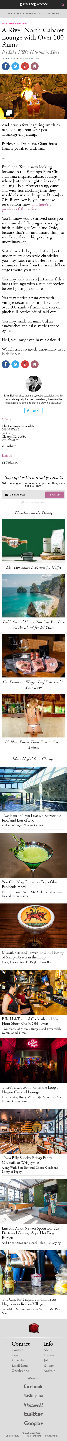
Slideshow (12, 462)
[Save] (35, 66)
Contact (17, 1350)
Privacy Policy (51, 1435)
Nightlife (31, 13)
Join (47, 1360)
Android (49, 1370)
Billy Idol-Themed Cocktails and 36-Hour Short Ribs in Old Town (30, 1021)
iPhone (49, 1365)
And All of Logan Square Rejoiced (23, 825)
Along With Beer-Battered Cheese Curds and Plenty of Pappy (30, 1170)
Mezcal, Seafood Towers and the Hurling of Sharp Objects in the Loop (33, 955)
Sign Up (55, 494)
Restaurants (16, 13)
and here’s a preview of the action (26, 207)
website (11, 446)
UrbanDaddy (33, 4)
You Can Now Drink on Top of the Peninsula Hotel (29, 884)
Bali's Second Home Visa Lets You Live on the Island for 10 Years (33, 624)
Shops (55, 13)
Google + (33, 1424)
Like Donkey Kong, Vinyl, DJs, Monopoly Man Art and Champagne (32, 1099)
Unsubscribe (20, 1370)
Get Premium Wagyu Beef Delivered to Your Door (33, 684)
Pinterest (33, 1405)
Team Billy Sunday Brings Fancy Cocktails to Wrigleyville (27, 1160)
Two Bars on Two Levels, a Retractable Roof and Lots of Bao (31, 818)
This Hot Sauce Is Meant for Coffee (33, 567)
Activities (44, 13)
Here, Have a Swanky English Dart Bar (26, 962)
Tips (15, 1355)
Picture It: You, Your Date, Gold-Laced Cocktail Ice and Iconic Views (32, 894)
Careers (49, 1355)
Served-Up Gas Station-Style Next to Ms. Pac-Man (31, 1311)
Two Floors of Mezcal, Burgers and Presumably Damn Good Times (31, 1031)
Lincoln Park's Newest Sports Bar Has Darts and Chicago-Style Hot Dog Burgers (30, 1233)
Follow (35, 410)
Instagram (33, 1396)
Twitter (33, 1414)
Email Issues (20, 1365)
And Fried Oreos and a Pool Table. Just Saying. (31, 1243)
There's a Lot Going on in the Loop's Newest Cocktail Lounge (30, 1090)
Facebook (33, 1387)
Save (25, 66)
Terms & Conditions (32, 1435)
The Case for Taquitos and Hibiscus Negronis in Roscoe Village (29, 1302)
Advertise (18, 1360)
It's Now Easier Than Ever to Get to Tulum (33, 744)
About (48, 1350)
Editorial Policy (12, 1435)
